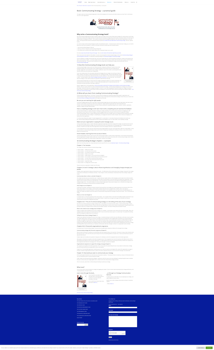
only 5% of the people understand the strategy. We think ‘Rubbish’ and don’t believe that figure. (112, 85)
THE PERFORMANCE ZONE (82, 311)
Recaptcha (111, 329)
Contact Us (133, 2)
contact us (112, 283)
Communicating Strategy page (82, 62)
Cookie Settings (201, 347)
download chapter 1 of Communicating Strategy (120, 142)
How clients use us (101, 2)
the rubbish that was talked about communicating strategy (114, 40)
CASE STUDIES (79, 317)
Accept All (209, 347)
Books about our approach (87, 5)
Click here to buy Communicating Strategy (85, 292)
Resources (109, 2)
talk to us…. (96, 282)
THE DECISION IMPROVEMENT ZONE (83, 307)
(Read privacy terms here (113, 339)
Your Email (111, 310)
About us (126, 2)
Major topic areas (91, 2)
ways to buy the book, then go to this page (89, 52)
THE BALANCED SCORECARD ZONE (83, 313)
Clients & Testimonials (118, 2)
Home (85, 2)
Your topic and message (114, 314)
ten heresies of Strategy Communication (87, 98)
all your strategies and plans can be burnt (99, 77)
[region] (107, 347)
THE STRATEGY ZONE (81, 305)
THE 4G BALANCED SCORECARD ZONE (84, 315)
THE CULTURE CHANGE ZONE (82, 309)
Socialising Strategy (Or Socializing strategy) (112, 56)
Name (110, 305)
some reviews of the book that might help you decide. (111, 52)
